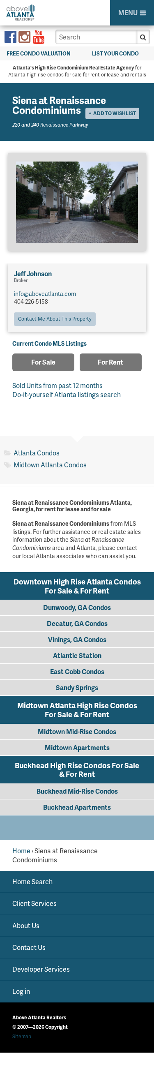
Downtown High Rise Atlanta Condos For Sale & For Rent (77, 586)
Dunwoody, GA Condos (77, 607)
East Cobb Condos (77, 671)
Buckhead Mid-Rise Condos (77, 791)
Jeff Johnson (33, 273)
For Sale (43, 362)
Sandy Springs (77, 687)
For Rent (110, 362)
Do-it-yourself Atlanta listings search (66, 394)
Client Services (34, 903)
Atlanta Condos (37, 452)
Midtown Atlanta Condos (50, 464)
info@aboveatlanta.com (45, 294)
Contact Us (29, 947)
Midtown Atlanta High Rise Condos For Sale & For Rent (77, 709)
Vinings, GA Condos (77, 639)
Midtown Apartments (77, 747)
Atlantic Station (77, 655)
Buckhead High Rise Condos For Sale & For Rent (77, 769)
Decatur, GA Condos (77, 623)
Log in (21, 991)
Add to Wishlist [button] (114, 113)
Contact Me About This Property (55, 318)
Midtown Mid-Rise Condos (77, 731)
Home (21, 850)
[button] (143, 37)
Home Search (32, 881)
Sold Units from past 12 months (57, 385)
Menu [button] (128, 12)
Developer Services (41, 969)
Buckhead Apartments (77, 807)
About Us (25, 925)
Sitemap (21, 1036)
